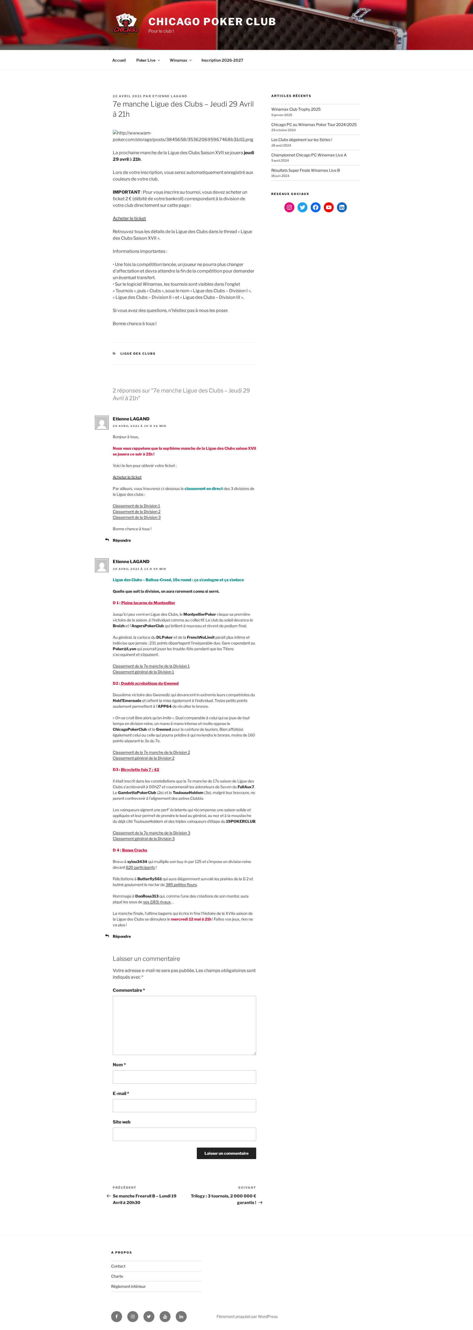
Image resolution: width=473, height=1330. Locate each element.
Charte (117, 1276)
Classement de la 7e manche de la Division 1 (151, 666)
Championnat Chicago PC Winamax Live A (309, 155)
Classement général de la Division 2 (143, 758)
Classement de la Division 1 (136, 505)
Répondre (122, 540)
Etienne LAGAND (169, 96)
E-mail (121, 1093)
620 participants (140, 867)
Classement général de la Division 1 (143, 671)
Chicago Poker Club (212, 22)
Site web (122, 1122)
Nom (119, 1064)
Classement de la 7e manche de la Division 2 (151, 752)
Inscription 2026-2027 (222, 60)
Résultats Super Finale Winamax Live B (305, 170)
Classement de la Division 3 (137, 517)
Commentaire (129, 990)
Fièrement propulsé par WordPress (247, 1316)
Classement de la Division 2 (136, 511)
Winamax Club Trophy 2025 (296, 109)
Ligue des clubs (138, 354)
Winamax (178, 60)
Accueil (119, 60)
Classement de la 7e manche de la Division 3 (151, 832)
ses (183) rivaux (157, 901)
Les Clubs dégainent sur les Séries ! (301, 139)
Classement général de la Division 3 (144, 838)
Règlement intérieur (128, 1286)
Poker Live (145, 60)
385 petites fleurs (181, 884)
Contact (118, 1266)
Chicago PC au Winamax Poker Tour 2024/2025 (314, 124)
